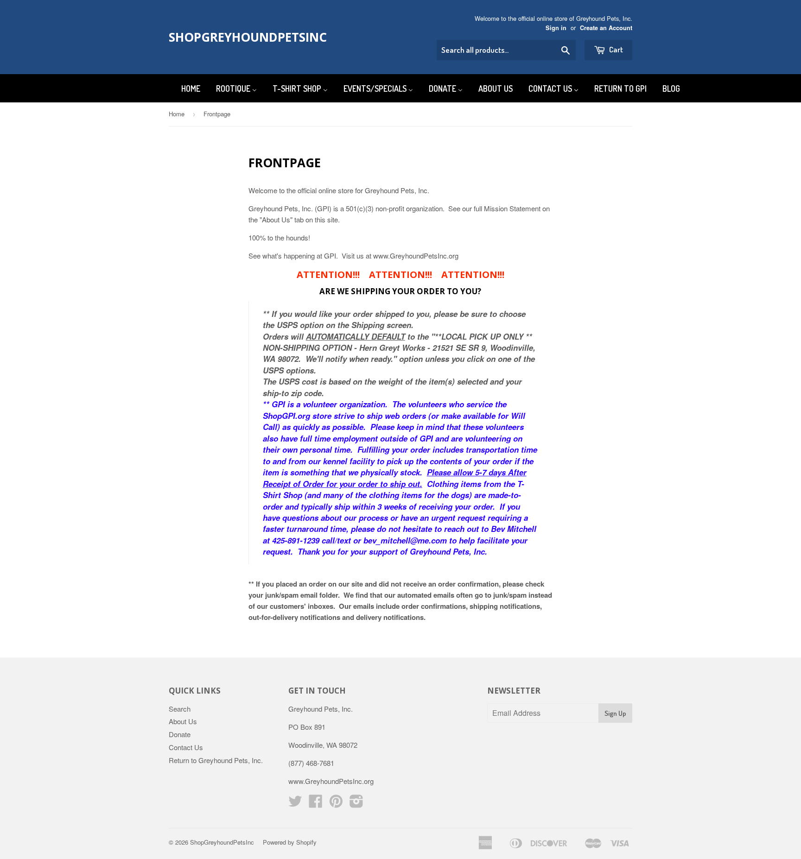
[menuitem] (185, 88)
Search (180, 709)
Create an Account (606, 28)
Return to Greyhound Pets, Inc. (216, 760)
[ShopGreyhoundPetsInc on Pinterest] (336, 803)
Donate (180, 734)
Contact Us (186, 747)
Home (176, 113)
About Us (183, 721)
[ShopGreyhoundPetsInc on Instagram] (356, 803)
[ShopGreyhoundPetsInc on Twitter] (295, 803)
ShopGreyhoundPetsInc (239, 37)
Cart (615, 49)
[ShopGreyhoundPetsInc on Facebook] (316, 803)
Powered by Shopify (290, 842)
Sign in (556, 28)
